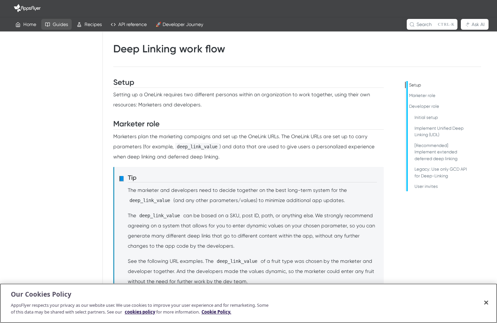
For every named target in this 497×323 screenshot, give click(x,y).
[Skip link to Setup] (109, 82)
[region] (248, 303)
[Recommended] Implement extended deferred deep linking (436, 152)
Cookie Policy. (216, 311)
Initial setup (426, 117)
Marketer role (422, 95)
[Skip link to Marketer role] (109, 124)
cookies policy (140, 311)
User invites (426, 186)
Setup (415, 85)
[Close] (486, 302)
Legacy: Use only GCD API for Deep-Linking (441, 172)
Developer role (424, 106)
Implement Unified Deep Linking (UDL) (439, 132)
